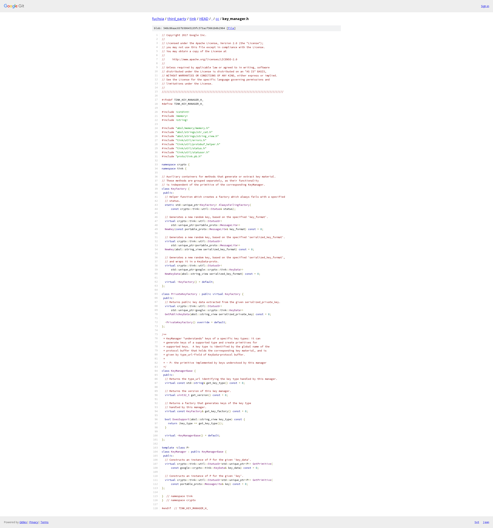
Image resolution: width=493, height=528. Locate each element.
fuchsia (158, 18)
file (231, 28)
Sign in (485, 6)
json (486, 522)
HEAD (203, 18)
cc (217, 18)
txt (477, 522)
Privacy (33, 522)
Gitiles (23, 522)
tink (192, 18)
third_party (176, 18)
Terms (44, 522)
